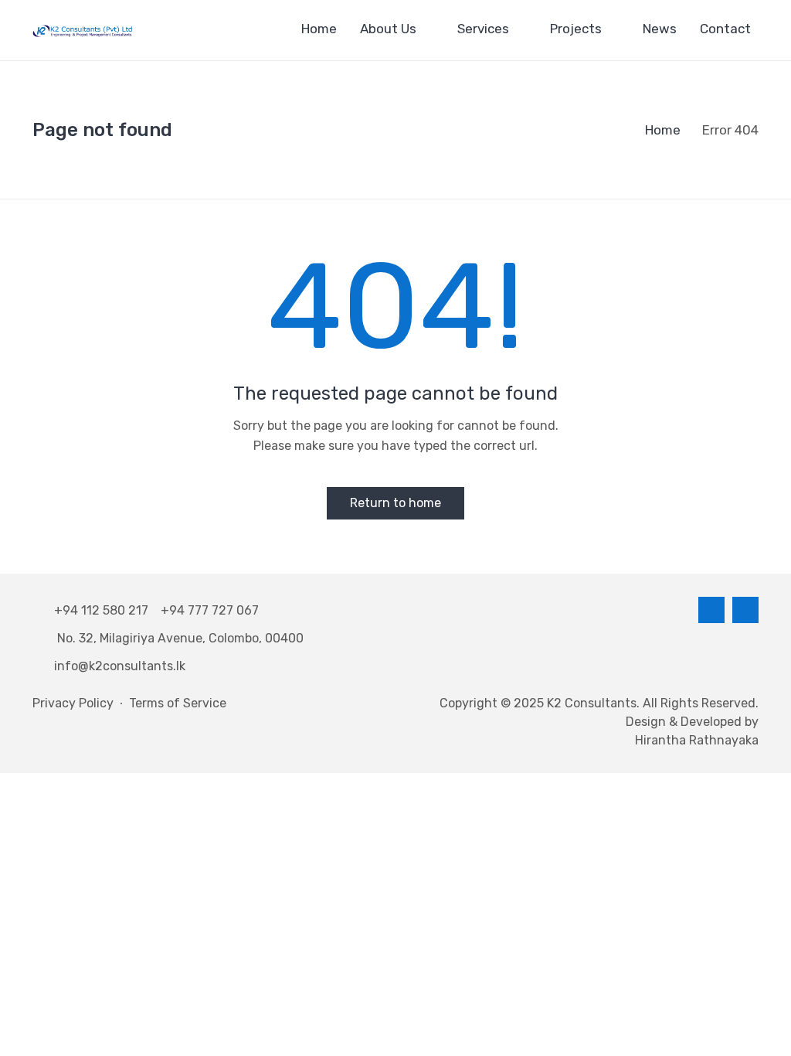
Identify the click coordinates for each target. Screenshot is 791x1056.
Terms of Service (177, 703)
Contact (725, 28)
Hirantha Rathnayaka (697, 740)
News (660, 28)
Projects (576, 28)
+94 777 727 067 (210, 610)
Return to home (395, 503)
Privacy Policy (73, 703)
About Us (388, 28)
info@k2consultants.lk (119, 666)
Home (319, 28)
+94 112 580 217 (104, 610)
